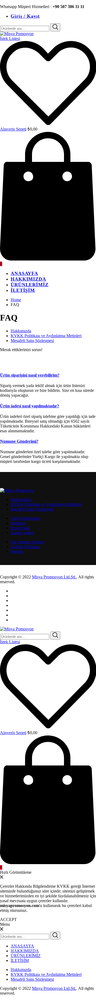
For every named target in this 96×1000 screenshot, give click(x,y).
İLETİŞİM (23, 290)
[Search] (55, 27)
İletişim (17, 551)
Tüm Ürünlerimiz (25, 518)
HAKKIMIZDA (28, 279)
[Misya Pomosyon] (17, 33)
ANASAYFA (24, 273)
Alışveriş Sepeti (13, 129)
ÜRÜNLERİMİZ (30, 284)
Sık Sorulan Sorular (27, 542)
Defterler (18, 523)
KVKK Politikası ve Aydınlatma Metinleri (46, 335)
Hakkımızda (21, 331)
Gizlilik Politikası (25, 546)
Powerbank (20, 528)
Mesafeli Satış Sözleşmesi (32, 340)
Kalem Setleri (22, 532)
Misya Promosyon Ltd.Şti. (54, 577)
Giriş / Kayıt (25, 16)
